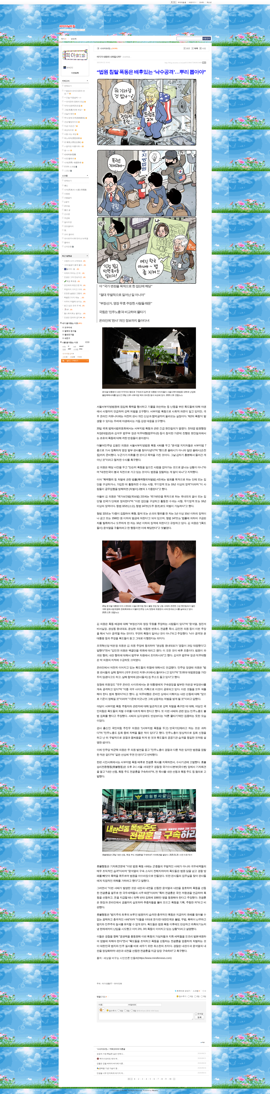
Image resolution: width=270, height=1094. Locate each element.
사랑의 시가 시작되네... (74, 261)
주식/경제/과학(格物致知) (74, 118)
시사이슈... (126, 57)
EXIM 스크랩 (69, 167)
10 (170, 1079)
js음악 (66, 202)
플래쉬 (67, 242)
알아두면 (68, 222)
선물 (72, 357)
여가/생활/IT (107, 983)
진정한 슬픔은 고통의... (74, 293)
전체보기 (68, 86)
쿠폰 (79, 357)
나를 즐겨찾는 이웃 (70, 342)
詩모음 (67, 206)
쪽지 (63, 39)
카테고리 (66, 81)
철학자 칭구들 (70, 331)
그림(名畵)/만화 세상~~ (74, 110)
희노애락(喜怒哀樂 (72, 138)
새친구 (67, 338)
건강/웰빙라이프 (71, 122)
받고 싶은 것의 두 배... (74, 306)
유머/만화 (118, 983)
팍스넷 (209, 2)
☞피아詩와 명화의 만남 (74, 102)
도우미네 (68, 327)
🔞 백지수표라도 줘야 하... (108, 1059)
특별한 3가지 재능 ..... (74, 297)
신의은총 (68, 247)
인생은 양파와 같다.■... (74, 317)
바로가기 (192, 2)
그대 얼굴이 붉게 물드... (75, 265)
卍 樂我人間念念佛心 (73, 142)
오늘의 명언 (69, 114)
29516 (80, 349)
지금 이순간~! (70, 126)
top (203, 1042)
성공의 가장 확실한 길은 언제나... (110, 1054)
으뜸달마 (68, 198)
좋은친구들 (69, 335)
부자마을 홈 (182, 2)
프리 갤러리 (69, 234)
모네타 (201, 2)
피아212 (69, 68)
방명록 (74, 39)
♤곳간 (67, 171)
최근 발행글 (67, 256)
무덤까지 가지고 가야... (74, 289)
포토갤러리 (69, 226)
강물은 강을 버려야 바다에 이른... (110, 1063)
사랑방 (67, 194)
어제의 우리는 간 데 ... (74, 273)
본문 (188, 48)
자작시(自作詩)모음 (72, 106)
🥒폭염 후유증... (72, 281)
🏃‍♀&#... (68, 309)
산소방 (67, 214)
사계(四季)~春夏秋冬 (73, 162)
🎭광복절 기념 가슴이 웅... (108, 1068)
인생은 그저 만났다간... (74, 277)
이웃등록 (75, 73)
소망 (64, 357)
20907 (69, 349)
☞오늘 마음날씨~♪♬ (73, 98)
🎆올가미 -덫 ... (71, 269)
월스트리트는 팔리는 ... (74, 313)
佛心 (66, 186)
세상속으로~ (69, 130)
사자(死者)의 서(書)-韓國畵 (75, 190)
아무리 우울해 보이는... (74, 301)
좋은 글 (67, 210)
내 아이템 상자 (67, 354)
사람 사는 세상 (70, 134)
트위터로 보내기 (183, 991)
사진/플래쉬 (69, 158)
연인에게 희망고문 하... (74, 285)
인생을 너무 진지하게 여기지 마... (110, 1073)
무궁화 (67, 218)
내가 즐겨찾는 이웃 (70, 323)
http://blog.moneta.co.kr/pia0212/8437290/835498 (183, 63)
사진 (204, 48)
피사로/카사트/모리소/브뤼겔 (76, 238)
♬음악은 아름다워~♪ (73, 146)
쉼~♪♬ (67, 150)
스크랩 (65, 176)
